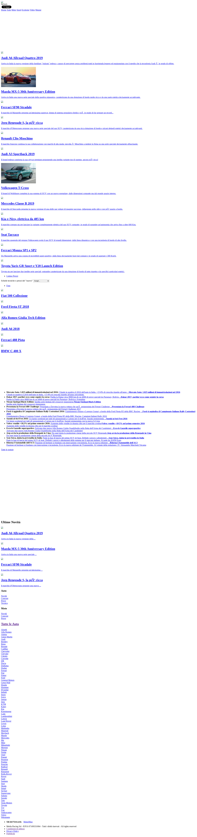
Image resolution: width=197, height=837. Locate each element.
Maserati (4, 731)
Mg (2, 740)
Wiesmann (5, 817)
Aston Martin (6, 637)
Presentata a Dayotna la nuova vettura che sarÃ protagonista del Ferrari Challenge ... (75, 407)
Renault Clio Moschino (17, 138)
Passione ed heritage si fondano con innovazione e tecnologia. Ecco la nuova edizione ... (76, 444)
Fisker (3, 675)
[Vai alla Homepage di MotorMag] (2, 2)
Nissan (4, 750)
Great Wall (5, 682)
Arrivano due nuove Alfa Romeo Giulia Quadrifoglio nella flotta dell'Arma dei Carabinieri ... (73, 429)
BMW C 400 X (11, 351)
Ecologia (25, 10)
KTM (3, 704)
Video (32, 10)
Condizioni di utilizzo (15, 829)
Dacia (3, 663)
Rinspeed (5, 771)
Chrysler (4, 654)
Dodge (4, 668)
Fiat (2, 673)
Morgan (4, 747)
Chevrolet (5, 651)
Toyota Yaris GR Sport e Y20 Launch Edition (32, 266)
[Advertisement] (98, 31)
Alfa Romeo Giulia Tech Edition (23, 317)
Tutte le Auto (10, 624)
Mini (3, 743)
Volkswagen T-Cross (15, 188)
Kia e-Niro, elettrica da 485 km (22, 219)
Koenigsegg (6, 711)
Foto (8, 286)
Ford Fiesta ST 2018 (15, 306)
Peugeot (4, 759)
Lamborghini (6, 716)
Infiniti (4, 692)
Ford (3, 678)
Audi (3, 639)
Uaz (3, 810)
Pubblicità (10, 833)
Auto (9, 10)
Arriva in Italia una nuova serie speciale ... (19, 554)
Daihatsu (5, 666)
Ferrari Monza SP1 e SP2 (18, 250)
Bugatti (4, 646)
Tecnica (4, 603)
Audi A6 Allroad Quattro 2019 (22, 58)
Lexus (3, 723)
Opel (3, 755)
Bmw (3, 644)
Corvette (4, 658)
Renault (4, 769)
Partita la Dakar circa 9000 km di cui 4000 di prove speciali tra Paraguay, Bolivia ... (85, 398)
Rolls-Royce (6, 774)
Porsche (4, 764)
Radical (4, 767)
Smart (3, 788)
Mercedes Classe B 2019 (17, 203)
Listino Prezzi (12, 276)
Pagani (4, 757)
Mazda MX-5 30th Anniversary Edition (28, 91)
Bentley (4, 642)
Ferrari (4, 670)
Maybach (5, 733)
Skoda (3, 786)
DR (2, 661)
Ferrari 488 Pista (13, 340)
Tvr (2, 808)
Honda (4, 685)
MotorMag (28, 822)
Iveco (3, 697)
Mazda (4, 735)
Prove (3, 601)
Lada (3, 714)
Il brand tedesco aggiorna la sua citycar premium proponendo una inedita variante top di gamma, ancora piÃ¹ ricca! (49, 159)
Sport (19, 10)
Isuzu (3, 694)
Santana (4, 781)
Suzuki (4, 798)
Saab (3, 779)
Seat (3, 783)
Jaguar (4, 699)
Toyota (4, 805)
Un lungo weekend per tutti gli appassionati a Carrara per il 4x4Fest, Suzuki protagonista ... (66, 419)
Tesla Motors (6, 803)
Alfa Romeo (6, 632)
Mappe (38, 10)
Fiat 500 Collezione (14, 295)
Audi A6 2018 (10, 328)
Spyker (4, 791)
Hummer (5, 687)
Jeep (3, 702)
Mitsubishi (5, 745)
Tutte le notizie (7, 450)
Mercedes (5, 738)
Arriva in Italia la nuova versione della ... (18, 539)
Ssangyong (5, 793)
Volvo (3, 815)
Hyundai (4, 690)
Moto (14, 10)
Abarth (4, 630)
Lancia (4, 719)
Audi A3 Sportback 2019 (18, 154)
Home (3, 10)
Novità (4, 596)
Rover (3, 776)
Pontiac (4, 762)
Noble (3, 752)
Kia (2, 709)
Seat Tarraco (10, 234)
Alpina (4, 634)
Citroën (4, 656)
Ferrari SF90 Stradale (16, 107)
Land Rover (6, 721)
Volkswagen (6, 812)
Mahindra (5, 728)
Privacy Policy (12, 831)
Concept (4, 598)
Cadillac (4, 649)
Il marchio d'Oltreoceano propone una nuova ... (21, 586)
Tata (3, 800)
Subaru (4, 796)
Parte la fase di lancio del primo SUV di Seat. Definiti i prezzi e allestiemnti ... (75, 439)
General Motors (7, 680)
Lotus (3, 726)
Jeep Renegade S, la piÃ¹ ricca (22, 122)
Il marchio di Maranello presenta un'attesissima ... (22, 570)
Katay (3, 706)
